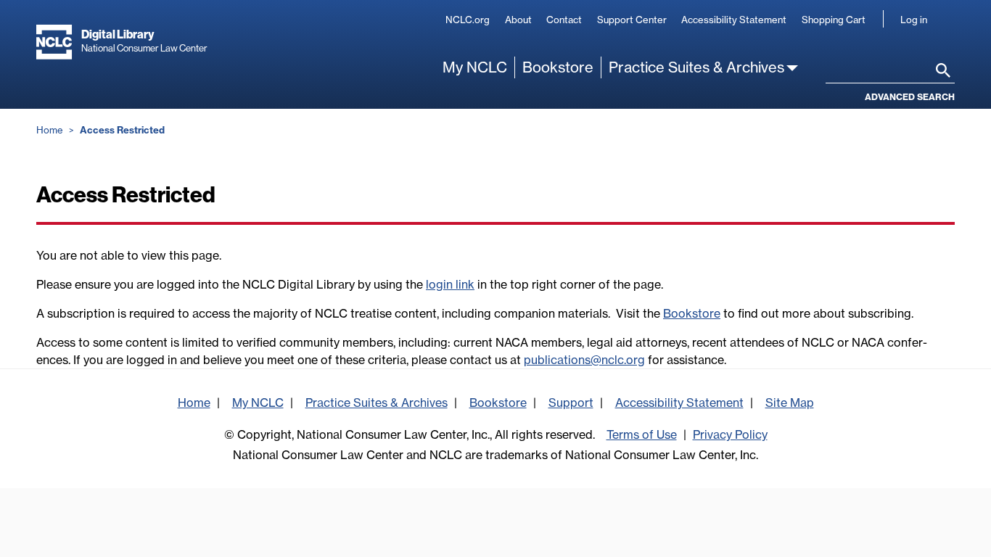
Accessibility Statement (733, 19)
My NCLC (475, 67)
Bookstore (557, 67)
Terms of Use (641, 434)
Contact (564, 19)
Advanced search (910, 96)
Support (570, 402)
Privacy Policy (730, 434)
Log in (913, 19)
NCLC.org (467, 19)
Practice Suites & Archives (696, 67)
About (518, 19)
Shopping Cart (833, 19)
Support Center (632, 19)
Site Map (789, 402)
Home (49, 130)
